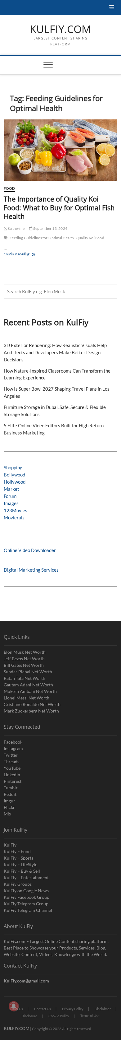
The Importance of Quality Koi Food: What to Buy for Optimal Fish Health (59, 207)
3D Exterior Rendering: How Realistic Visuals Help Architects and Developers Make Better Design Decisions (55, 352)
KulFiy (10, 844)
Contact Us (42, 1009)
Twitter (11, 755)
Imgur (9, 800)
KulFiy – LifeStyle (20, 864)
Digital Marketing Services (31, 570)
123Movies (15, 510)
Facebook (13, 742)
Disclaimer (103, 1009)
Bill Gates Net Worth (24, 665)
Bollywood (14, 474)
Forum (10, 496)
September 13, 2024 (50, 228)
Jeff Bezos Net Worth (24, 658)
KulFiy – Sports (18, 858)
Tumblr (11, 787)
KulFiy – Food (17, 851)
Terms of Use (90, 1016)
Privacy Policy (72, 1009)
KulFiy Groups (18, 884)
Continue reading (25, 254)
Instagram (13, 748)
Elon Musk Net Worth (25, 652)
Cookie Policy (58, 1016)
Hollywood (14, 482)
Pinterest (12, 781)
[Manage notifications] (14, 1006)
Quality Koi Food (90, 237)
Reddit (10, 794)
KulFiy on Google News (26, 890)
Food (9, 188)
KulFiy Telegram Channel (28, 910)
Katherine (16, 228)
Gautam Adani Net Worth (28, 684)
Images (11, 503)
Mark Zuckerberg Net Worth (31, 710)
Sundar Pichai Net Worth (28, 671)
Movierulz (14, 517)
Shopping (13, 467)
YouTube (12, 768)
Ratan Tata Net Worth (24, 678)
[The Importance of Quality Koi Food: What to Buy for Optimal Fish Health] (61, 150)
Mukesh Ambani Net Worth (30, 691)
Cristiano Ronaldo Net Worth (32, 704)
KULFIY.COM (60, 29)
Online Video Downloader (30, 550)
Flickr (9, 807)
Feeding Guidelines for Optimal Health (42, 237)
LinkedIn (12, 774)
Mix (7, 813)
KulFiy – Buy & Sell (22, 871)
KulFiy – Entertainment (26, 877)
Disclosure (29, 1016)
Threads (11, 761)
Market (11, 489)
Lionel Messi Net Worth (26, 697)
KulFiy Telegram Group (26, 903)
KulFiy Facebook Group (26, 897)
